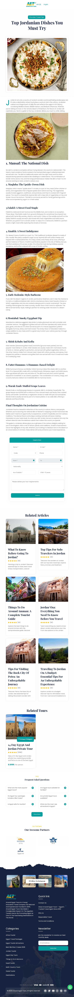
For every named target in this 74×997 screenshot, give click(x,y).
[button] (38, 4)
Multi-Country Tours (13, 967)
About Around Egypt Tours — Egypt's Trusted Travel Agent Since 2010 (51, 908)
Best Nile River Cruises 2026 (15, 947)
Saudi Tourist (10, 963)
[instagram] (57, 991)
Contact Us (42, 903)
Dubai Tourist (10, 971)
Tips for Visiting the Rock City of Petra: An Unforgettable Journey (18, 676)
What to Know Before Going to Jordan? (18, 553)
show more (37, 814)
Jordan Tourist (11, 951)
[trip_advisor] (65, 991)
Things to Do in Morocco (14, 959)
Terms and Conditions (46, 921)
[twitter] (49, 991)
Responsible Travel (45, 917)
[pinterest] (61, 991)
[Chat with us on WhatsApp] (70, 987)
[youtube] (53, 991)
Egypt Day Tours (12, 955)
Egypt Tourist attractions (15, 943)
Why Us (41, 913)
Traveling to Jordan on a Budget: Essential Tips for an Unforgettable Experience (53, 676)
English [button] (46, 4)
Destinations (10, 975)
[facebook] (45, 991)
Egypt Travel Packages (14, 939)
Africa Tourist (10, 935)
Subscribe (53, 948)
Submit (37, 495)
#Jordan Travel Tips (36, 17)
